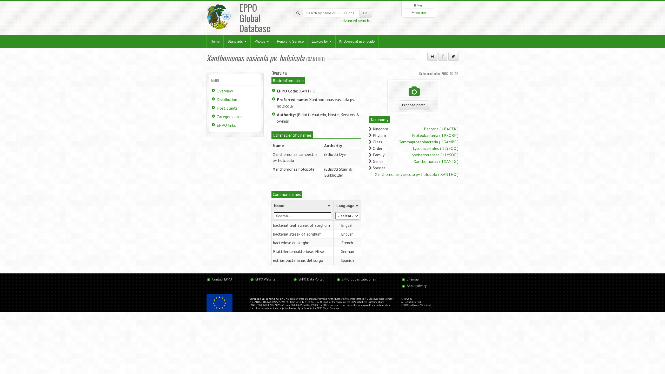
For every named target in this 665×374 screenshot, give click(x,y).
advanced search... (356, 20)
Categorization (230, 116)
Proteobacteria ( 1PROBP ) (435, 135)
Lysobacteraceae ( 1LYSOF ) (434, 154)
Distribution (227, 99)
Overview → (227, 91)
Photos (260, 41)
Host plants (227, 108)
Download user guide (358, 41)
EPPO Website (265, 279)
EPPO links (226, 125)
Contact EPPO (222, 279)
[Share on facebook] (442, 56)
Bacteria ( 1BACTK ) (441, 128)
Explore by (320, 41)
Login (420, 5)
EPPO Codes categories (359, 279)
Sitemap (413, 279)
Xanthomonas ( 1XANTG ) (436, 161)
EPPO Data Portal (311, 279)
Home (215, 41)
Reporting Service (290, 41)
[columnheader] (303, 206)
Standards (236, 41)
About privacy (417, 286)
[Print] (432, 56)
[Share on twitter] (453, 56)
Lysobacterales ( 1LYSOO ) (435, 148)
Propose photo (413, 105)
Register (420, 13)
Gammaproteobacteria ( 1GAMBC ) (428, 141)
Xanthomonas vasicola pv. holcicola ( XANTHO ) (416, 174)
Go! (366, 12)
